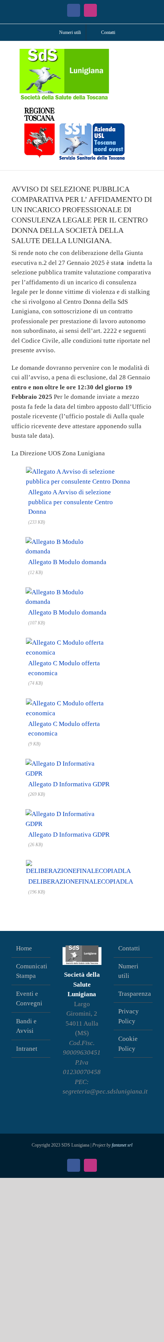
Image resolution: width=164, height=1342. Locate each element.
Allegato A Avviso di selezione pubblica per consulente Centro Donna (70, 502)
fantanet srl (122, 1145)
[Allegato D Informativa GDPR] (68, 762)
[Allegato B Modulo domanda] (67, 541)
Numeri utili (128, 971)
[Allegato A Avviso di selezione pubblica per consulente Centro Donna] (82, 470)
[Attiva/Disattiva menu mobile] (149, 53)
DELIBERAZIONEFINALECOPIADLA (80, 881)
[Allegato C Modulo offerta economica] (79, 641)
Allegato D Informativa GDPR (68, 784)
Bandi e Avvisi (26, 1026)
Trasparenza (133, 993)
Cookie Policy (128, 1043)
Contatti (129, 948)
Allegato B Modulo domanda (67, 562)
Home (24, 948)
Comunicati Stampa (31, 971)
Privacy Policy (128, 1016)
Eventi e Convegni (29, 998)
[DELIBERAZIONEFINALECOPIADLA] (80, 863)
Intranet (26, 1048)
